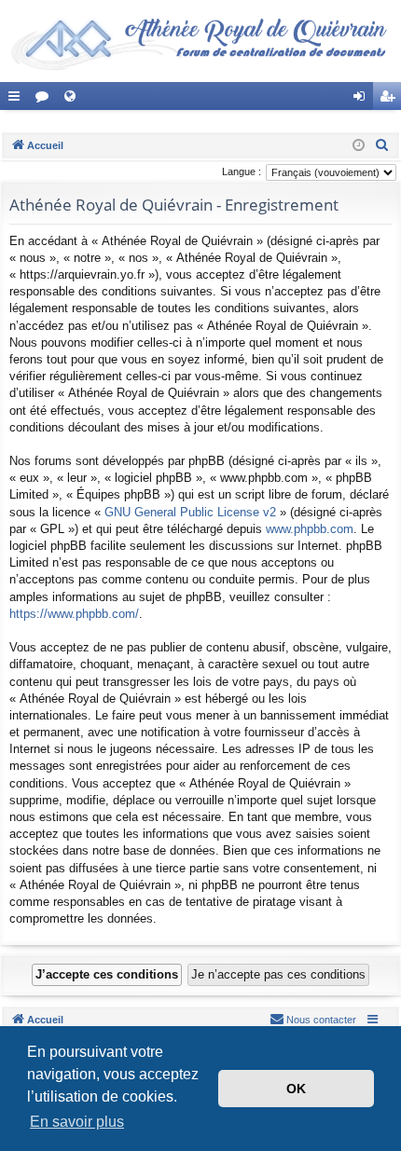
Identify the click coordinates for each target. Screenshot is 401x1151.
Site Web (73, 99)
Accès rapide (17, 99)
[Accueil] (200, 41)
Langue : (241, 171)
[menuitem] (382, 145)
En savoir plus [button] (77, 1122)
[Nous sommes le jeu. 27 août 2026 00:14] (359, 146)
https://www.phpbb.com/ (74, 614)
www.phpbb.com (309, 529)
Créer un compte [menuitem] (390, 99)
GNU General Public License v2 (190, 512)
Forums (45, 99)
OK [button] (296, 1088)
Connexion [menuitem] (363, 99)
